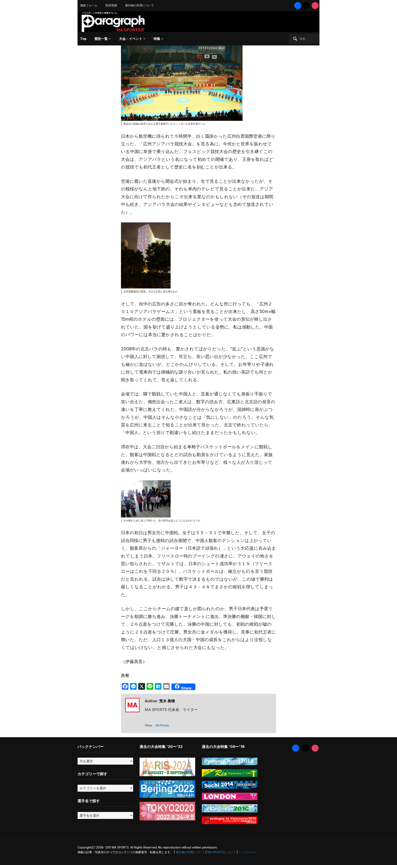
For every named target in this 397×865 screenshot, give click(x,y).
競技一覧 (101, 39)
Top (83, 39)
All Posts (162, 725)
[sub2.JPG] (146, 255)
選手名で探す (89, 801)
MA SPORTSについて (221, 852)
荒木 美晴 (167, 701)
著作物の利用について (139, 5)
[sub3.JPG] (146, 498)
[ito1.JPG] (182, 80)
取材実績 (111, 5)
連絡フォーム (88, 5)
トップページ (247, 852)
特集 (157, 39)
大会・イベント (130, 39)
